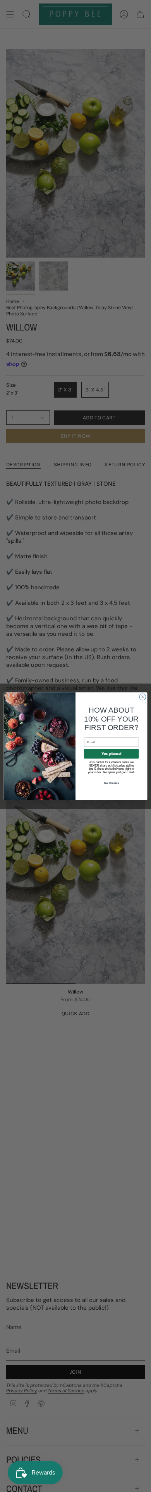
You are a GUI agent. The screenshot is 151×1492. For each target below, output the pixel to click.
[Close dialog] (142, 697)
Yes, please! (111, 753)
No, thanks (111, 783)
